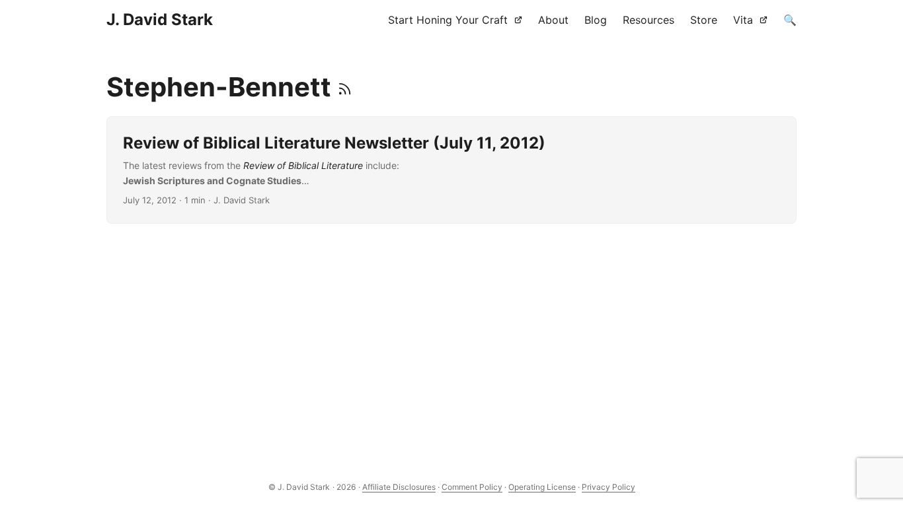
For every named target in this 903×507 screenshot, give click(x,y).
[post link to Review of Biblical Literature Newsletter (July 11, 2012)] (452, 170)
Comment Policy (472, 487)
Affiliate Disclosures (399, 487)
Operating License (542, 487)
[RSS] (344, 87)
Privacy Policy (608, 487)
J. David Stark (159, 19)
